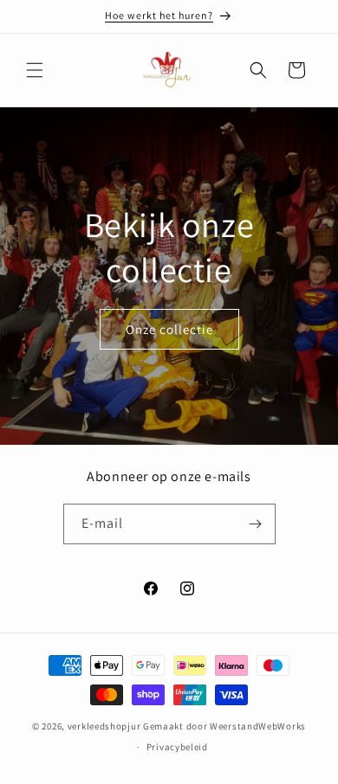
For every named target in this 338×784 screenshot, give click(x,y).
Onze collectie (169, 329)
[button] (35, 70)
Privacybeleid (177, 747)
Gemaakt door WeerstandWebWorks (224, 726)
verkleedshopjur (104, 726)
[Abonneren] (256, 524)
